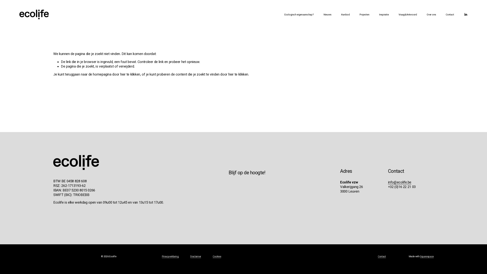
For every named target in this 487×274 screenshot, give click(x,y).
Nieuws (327, 14)
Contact (450, 14)
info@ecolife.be (399, 182)
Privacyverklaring (170, 256)
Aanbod (345, 14)
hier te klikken (130, 74)
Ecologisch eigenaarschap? (299, 14)
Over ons (431, 14)
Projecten (364, 14)
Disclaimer (195, 256)
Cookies (217, 256)
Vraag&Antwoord (408, 14)
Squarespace (427, 256)
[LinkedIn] (466, 14)
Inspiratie (384, 14)
